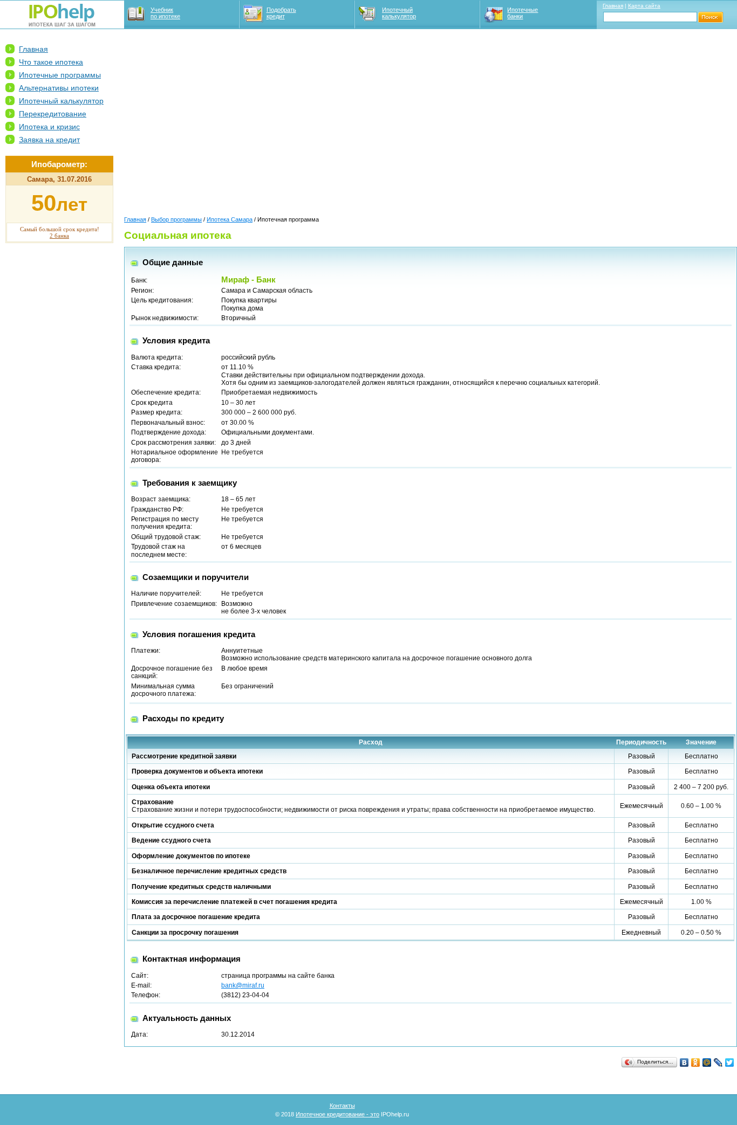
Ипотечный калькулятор (399, 12)
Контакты (342, 1105)
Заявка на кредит (49, 139)
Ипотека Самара (230, 219)
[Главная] (62, 24)
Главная (613, 6)
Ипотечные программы (60, 75)
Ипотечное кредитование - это (337, 1114)
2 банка (59, 235)
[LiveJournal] (718, 1062)
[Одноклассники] (695, 1062)
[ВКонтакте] (684, 1062)
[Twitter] (729, 1062)
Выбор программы (176, 219)
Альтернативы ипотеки (59, 88)
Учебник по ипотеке (165, 12)
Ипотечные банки (522, 12)
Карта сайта (644, 6)
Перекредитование (52, 113)
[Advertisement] (59, 415)
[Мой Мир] (707, 1062)
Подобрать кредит (281, 12)
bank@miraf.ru (242, 985)
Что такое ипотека (51, 62)
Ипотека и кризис (49, 126)
